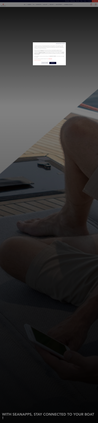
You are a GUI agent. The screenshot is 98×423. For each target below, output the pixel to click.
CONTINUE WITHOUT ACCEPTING (60, 43)
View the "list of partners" (37, 60)
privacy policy (50, 58)
